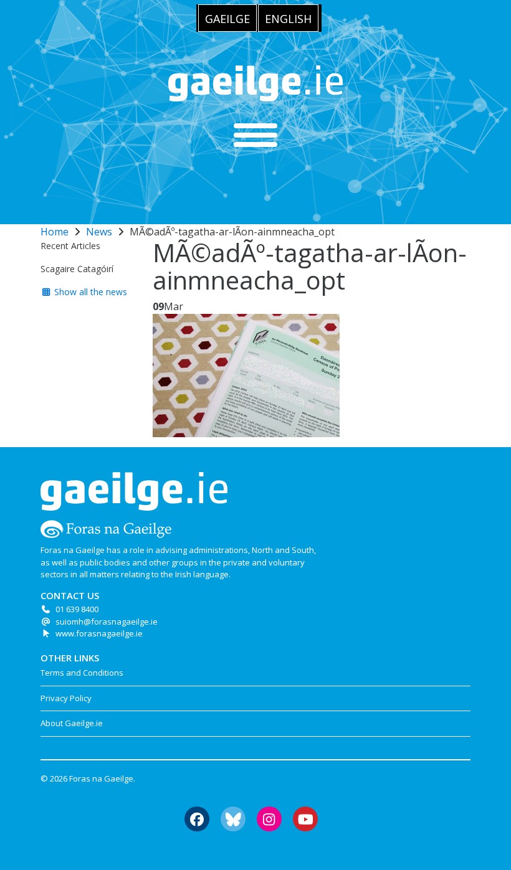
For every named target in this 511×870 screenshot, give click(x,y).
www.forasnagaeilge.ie (99, 633)
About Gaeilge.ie (72, 723)
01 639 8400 (76, 609)
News (99, 232)
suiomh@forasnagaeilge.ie (106, 621)
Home (55, 232)
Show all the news (89, 292)
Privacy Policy (66, 698)
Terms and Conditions (82, 672)
